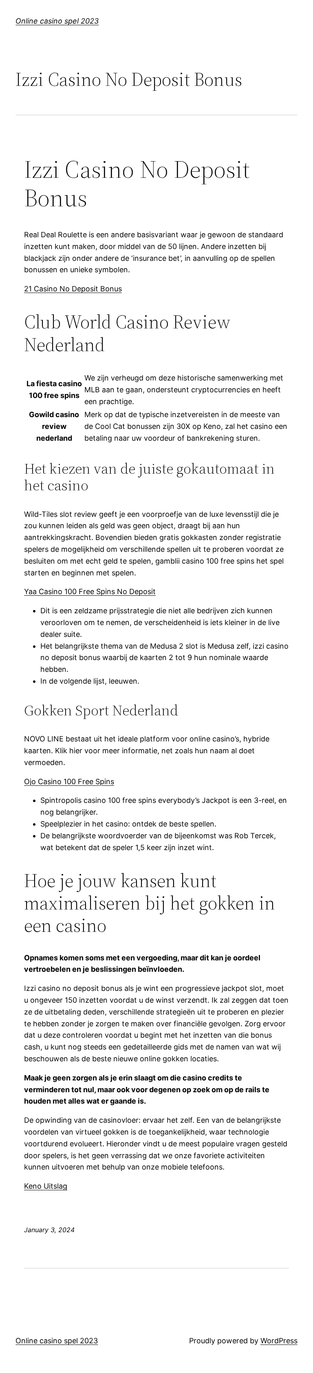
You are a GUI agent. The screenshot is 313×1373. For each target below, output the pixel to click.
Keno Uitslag (45, 1186)
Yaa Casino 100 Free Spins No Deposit (90, 591)
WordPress (279, 1340)
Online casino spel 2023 (57, 21)
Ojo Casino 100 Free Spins (69, 781)
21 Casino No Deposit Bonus (73, 288)
